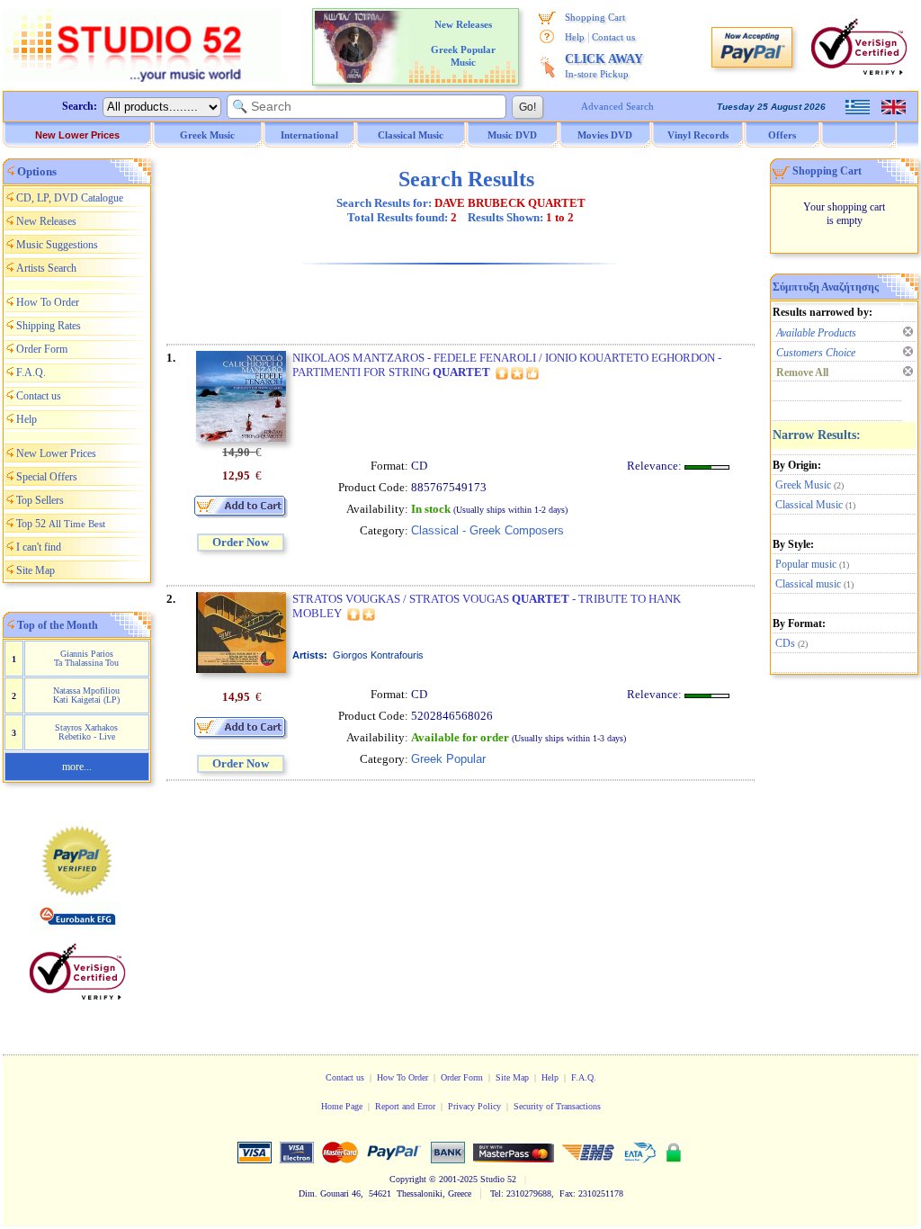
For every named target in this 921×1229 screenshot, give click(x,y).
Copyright (407, 1179)
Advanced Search (617, 106)
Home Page (341, 1106)
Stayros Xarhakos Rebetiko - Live (86, 731)
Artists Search (46, 268)
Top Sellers (40, 500)
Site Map (35, 570)
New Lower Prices (77, 135)
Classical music (808, 584)
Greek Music (803, 485)
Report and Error (405, 1106)
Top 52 (60, 523)
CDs (785, 643)
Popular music (805, 564)
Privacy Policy (474, 1106)
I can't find (38, 547)
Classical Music (809, 504)
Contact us (613, 36)
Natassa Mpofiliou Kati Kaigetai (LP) (86, 695)
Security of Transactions (557, 1106)
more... (77, 766)
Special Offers (46, 477)
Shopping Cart (595, 17)
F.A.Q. (31, 372)
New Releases (46, 221)
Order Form (41, 349)
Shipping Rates (48, 325)
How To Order (47, 302)
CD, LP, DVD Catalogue (69, 198)
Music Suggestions (57, 244)
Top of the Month (57, 625)
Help (575, 36)
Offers (782, 135)
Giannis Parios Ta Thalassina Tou (86, 658)
